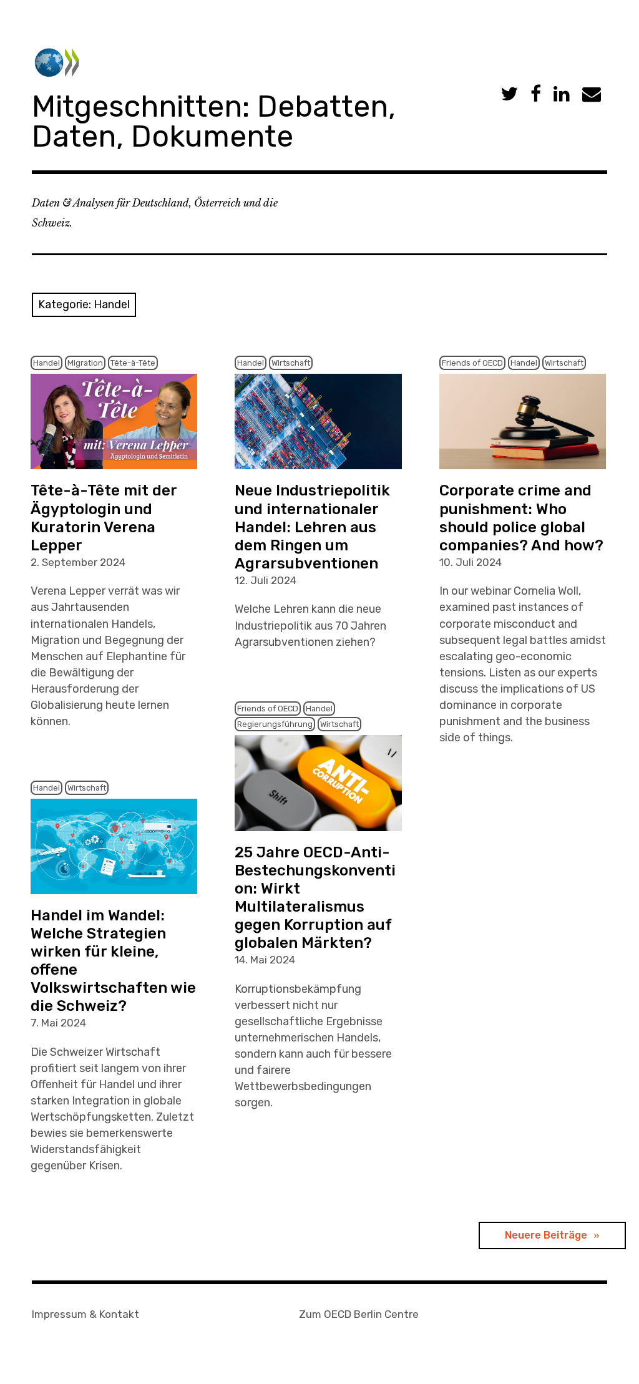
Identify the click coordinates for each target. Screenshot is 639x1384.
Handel (46, 363)
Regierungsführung (275, 724)
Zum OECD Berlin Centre (359, 1314)
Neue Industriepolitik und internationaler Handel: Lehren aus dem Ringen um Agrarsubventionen (312, 527)
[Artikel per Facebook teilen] (535, 94)
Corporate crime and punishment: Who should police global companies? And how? (521, 517)
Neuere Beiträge (546, 1235)
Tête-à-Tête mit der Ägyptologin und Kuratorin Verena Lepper (104, 517)
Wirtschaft (290, 363)
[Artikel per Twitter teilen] (509, 94)
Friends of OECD (472, 363)
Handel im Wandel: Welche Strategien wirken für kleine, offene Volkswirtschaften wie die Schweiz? (113, 961)
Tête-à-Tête (132, 363)
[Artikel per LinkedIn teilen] (562, 94)
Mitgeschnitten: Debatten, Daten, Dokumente (214, 121)
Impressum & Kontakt (85, 1314)
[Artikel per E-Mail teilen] (591, 94)
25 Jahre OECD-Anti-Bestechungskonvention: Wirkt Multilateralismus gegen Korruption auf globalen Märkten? (315, 898)
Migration (85, 363)
